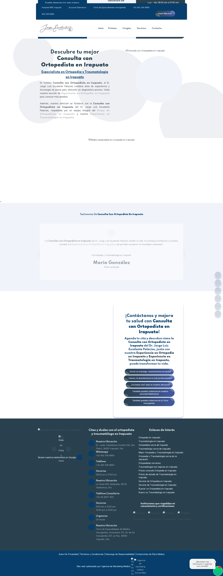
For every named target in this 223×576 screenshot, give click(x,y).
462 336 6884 (48, 14)
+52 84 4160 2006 (63, 166)
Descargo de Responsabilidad (119, 554)
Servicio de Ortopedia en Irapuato (155, 481)
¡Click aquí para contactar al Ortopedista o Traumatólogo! (87, 162)
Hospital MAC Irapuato (52, 7)
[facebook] (54, 449)
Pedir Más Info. (165, 13)
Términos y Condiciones (91, 554)
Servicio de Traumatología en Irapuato (157, 485)
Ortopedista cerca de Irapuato (153, 445)
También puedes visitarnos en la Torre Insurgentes (150, 401)
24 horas (100, 519)
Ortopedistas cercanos (150, 463)
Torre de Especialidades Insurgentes (109, 7)
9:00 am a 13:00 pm (105, 506)
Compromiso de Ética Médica (150, 554)
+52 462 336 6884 (141, 7)
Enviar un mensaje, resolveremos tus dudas (150, 371)
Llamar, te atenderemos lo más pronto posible (150, 378)
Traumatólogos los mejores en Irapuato (158, 467)
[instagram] (68, 449)
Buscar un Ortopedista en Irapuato (156, 488)
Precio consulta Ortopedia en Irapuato (157, 470)
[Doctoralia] (61, 438)
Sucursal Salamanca (77, 7)
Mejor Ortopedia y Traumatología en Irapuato (161, 452)
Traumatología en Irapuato (152, 441)
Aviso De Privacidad (68, 554)
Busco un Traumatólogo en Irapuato (157, 492)
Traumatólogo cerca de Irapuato (155, 448)
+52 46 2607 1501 (105, 497)
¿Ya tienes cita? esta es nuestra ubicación (150, 384)
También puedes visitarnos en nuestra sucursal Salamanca (150, 392)
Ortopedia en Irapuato (149, 437)
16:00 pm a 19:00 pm (106, 510)
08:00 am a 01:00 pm (106, 474)
